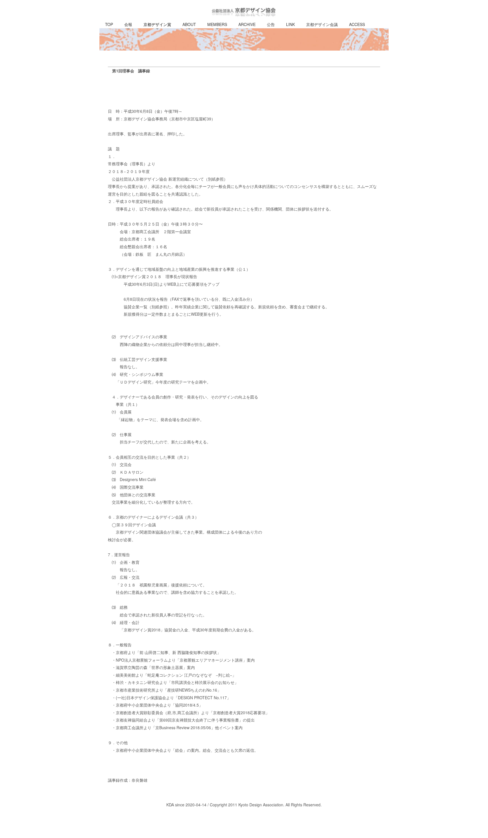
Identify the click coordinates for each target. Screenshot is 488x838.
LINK (290, 24)
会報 (128, 24)
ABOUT (189, 24)
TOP (109, 24)
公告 (271, 24)
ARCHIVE (247, 24)
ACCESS (357, 24)
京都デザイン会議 (322, 24)
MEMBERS (217, 24)
